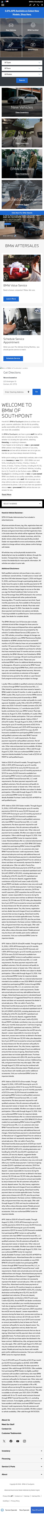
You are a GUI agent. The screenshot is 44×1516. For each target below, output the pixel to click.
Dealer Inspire (35, 1490)
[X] (4, 1441)
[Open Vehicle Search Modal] (30, 5)
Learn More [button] (11, 299)
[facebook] (10, 1441)
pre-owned (35, 445)
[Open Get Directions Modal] (42, 5)
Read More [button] (6, 494)
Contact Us (6, 1429)
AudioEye (6, 1501)
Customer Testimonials (11, 1433)
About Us (6, 1420)
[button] (2, 225)
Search (22, 80)
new (26, 445)
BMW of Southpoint (28, 1484)
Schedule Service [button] (13, 358)
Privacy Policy (7, 1496)
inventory (10, 460)
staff (32, 434)
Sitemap (26, 1496)
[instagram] (24, 1441)
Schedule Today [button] (22, 205)
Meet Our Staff (8, 1424)
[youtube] (17, 1441)
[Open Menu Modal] (3, 5)
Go (36, 392)
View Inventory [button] (22, 112)
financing (5, 442)
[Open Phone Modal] (38, 5)
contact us (5, 450)
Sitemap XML (36, 1496)
